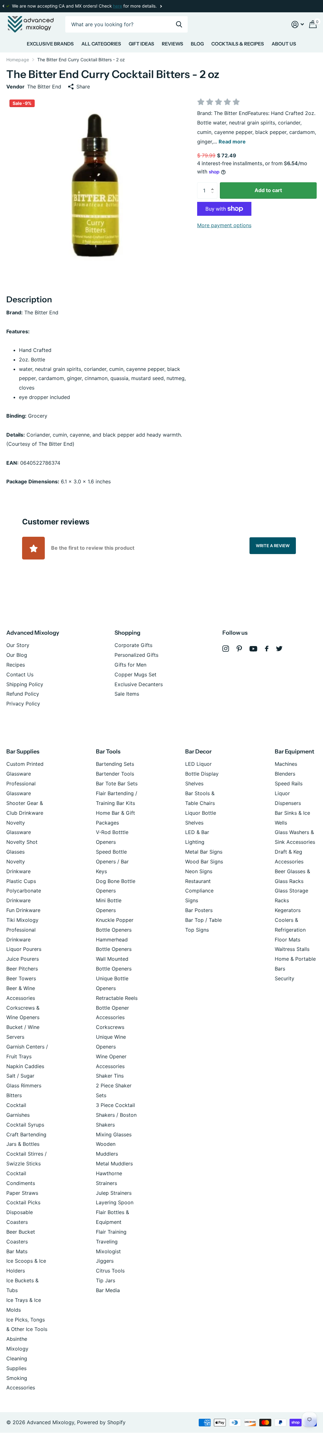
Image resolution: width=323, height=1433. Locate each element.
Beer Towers (21, 978)
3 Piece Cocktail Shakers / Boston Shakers (116, 1115)
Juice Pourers (22, 959)
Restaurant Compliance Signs (199, 891)
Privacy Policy (23, 703)
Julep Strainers (114, 1193)
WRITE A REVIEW (273, 545)
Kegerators (288, 910)
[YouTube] (253, 648)
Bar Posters (199, 910)
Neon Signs (198, 871)
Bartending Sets (115, 764)
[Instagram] (225, 648)
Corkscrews (110, 1027)
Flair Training (111, 1232)
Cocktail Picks (23, 1202)
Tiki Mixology (22, 920)
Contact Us (19, 674)
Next (161, 6)
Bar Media (108, 1290)
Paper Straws (22, 1193)
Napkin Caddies (25, 1066)
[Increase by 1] (214, 184)
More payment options (224, 225)
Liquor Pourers (23, 949)
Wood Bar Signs (204, 861)
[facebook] (266, 648)
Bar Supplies (22, 751)
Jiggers (105, 1261)
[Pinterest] (239, 648)
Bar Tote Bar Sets (117, 783)
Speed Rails (288, 783)
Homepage (17, 59)
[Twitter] (279, 648)
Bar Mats (16, 1251)
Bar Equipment (294, 751)
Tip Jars (105, 1280)
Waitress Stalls (292, 949)
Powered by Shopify (101, 1422)
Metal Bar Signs (203, 852)
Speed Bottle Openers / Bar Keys (112, 861)
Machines (286, 764)
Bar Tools (108, 751)
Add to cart (268, 190)
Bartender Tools (115, 774)
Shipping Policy (24, 684)
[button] (3, 6)
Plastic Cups (21, 881)
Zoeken (179, 24)
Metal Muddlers (114, 1163)
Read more (232, 141)
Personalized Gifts (136, 655)
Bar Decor (198, 751)
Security (284, 978)
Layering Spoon (114, 1202)
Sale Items (127, 694)
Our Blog (16, 655)
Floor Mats (287, 939)
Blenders (285, 774)
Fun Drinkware (23, 910)
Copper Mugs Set (135, 674)
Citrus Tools (110, 1270)
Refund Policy (22, 694)
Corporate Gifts (133, 645)
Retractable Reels (117, 998)
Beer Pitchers (22, 968)
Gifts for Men (130, 665)
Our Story (17, 645)
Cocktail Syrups (25, 1125)
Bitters (14, 1095)
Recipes (15, 665)
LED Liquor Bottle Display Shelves (202, 774)
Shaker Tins (110, 1076)
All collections (50, 45)
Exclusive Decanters (139, 684)
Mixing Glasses (114, 1134)
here (117, 6)
